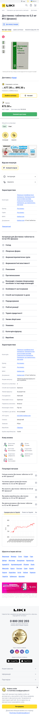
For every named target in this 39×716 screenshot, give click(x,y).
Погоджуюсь (19, 706)
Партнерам (6, 680)
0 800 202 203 (19, 621)
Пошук (26, 5)
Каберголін (20, 216)
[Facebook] (12, 652)
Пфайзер (20, 427)
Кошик (35, 5)
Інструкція (11, 176)
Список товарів (31, 5)
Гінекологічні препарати (25, 201)
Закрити (37, 687)
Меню (3, 5)
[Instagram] (17, 652)
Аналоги (10, 182)
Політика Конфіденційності (19, 713)
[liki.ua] (10, 5)
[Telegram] (27, 652)
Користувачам (7, 669)
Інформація (6, 674)
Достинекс (20, 208)
